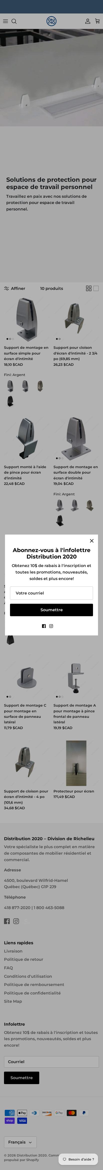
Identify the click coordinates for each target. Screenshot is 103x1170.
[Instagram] (51, 626)
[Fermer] (91, 540)
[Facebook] (44, 626)
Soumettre (51, 609)
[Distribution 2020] (58, 626)
